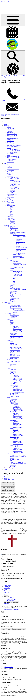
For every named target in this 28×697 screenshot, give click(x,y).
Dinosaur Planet (14, 338)
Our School (6, 125)
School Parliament (11, 219)
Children (6, 201)
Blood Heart (13, 420)
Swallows (12, 466)
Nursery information (15, 305)
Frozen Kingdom (14, 445)
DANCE (12, 186)
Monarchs (12, 354)
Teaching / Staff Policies (16, 150)
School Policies (14, 149)
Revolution (12, 428)
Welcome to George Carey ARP (18, 455)
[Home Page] (14, 77)
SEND (8, 155)
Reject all (3, 629)
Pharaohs (12, 373)
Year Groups (7, 302)
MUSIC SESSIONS (15, 181)
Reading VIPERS (14, 230)
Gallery (8, 204)
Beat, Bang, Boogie (15, 351)
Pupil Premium (10, 153)
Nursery (9, 303)
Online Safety (10, 202)
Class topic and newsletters (16, 462)
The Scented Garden (15, 350)
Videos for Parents (17, 275)
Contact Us (3, 115)
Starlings (12, 322)
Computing (12, 287)
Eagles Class (13, 402)
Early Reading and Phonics (19, 264)
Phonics (9, 166)
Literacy (18, 240)
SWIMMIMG (10, 162)
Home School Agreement (13, 156)
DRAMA (12, 190)
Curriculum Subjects (12, 258)
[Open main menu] (13, 20)
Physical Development (21, 247)
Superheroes (13, 324)
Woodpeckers (13, 344)
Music (11, 285)
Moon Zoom (13, 334)
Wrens (11, 323)
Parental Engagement (12, 164)
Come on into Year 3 (15, 361)
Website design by (11, 609)
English (12, 268)
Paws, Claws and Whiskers (16, 336)
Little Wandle (13, 229)
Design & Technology (15, 294)
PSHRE (12, 299)
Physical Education (14, 298)
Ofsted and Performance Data (14, 145)
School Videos (10, 218)
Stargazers (12, 383)
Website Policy (10, 600)
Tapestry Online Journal (19, 257)
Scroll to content (5, 1)
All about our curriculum (16, 459)
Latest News (10, 173)
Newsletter (12, 317)
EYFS (11, 207)
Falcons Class (13, 399)
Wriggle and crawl (14, 357)
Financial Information (12, 159)
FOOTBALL (13, 191)
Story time (15, 261)
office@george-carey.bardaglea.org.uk (10, 114)
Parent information (17, 256)
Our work (15, 326)
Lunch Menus (10, 170)
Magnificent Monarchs (15, 347)
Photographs (16, 327)
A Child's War (13, 411)
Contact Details (10, 128)
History (12, 296)
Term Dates (10, 176)
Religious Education (21, 253)
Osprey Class (13, 372)
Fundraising (10, 200)
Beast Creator (13, 395)
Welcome (9, 127)
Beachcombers (13, 352)
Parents (5, 163)
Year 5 (11, 214)
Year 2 (11, 209)
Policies (9, 148)
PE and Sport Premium (12, 146)
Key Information (8, 136)
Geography (12, 301)
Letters (8, 198)
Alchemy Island (14, 385)
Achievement (10, 216)
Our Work (15, 386)
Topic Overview (17, 254)
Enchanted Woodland (15, 337)
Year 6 (11, 215)
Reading (12, 260)
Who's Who (10, 132)
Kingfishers (13, 364)
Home (5, 124)
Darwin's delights (14, 437)
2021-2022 (12, 223)
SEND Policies (13, 152)
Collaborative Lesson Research (17, 232)
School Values (10, 129)
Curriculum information (19, 235)
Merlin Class (13, 369)
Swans (11, 341)
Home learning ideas (18, 331)
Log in (5, 469)
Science (12, 295)
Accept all (9, 629)
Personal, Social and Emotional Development (21, 250)
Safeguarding (10, 160)
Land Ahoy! (13, 345)
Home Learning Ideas (18, 392)
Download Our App (9, 467)
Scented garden (14, 358)
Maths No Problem (17, 272)
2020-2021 (12, 222)
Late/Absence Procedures (13, 169)
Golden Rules (10, 197)
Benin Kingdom (14, 403)
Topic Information (17, 379)
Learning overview (17, 382)
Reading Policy (17, 263)
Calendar (9, 174)
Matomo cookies (9, 667)
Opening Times (10, 171)
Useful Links (10, 195)
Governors (9, 142)
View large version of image (8, 482)
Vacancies (9, 131)
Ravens (12, 343)
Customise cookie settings (19, 629)
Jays (11, 365)
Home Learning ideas (18, 381)
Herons (12, 366)
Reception (9, 313)
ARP (8, 453)
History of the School (12, 135)
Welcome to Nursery (18, 309)
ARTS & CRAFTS (15, 178)
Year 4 (11, 212)
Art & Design (13, 291)
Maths (11, 270)
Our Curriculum (11, 226)
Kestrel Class (13, 371)
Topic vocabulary (17, 329)
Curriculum (6, 225)
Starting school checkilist (16, 308)
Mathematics (19, 239)
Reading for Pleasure (18, 267)
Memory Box (13, 333)
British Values (10, 141)
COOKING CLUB (15, 184)
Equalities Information (12, 138)
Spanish (12, 292)
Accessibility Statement (12, 597)
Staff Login (6, 603)
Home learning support (15, 306)
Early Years (13, 233)
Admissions (10, 139)
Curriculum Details (17, 274)
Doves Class (13, 465)
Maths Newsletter (17, 271)
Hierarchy (12, 221)
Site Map (6, 594)
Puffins (11, 320)
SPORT (12, 180)
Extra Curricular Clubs (12, 177)
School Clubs (10, 193)
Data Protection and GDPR (13, 157)
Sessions (15, 183)
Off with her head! (14, 396)
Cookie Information (11, 599)
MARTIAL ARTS (14, 188)
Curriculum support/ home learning (18, 463)
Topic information (17, 330)
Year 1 (11, 208)
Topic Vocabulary (17, 378)
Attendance (9, 167)
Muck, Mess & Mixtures (16, 348)
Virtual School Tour (12, 134)
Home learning (13, 316)
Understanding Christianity (19, 289)
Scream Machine (14, 393)
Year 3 (11, 211)
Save (14, 695)
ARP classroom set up (15, 460)
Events (14, 265)
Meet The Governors (15, 143)
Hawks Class (13, 400)
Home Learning (11, 205)
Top (2, 612)
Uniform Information (12, 194)
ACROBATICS (14, 187)
